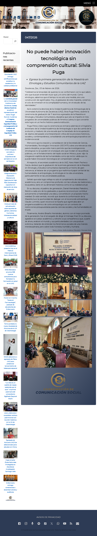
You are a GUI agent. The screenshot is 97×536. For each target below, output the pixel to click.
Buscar (6, 37)
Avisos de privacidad (49, 517)
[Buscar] (15, 41)
